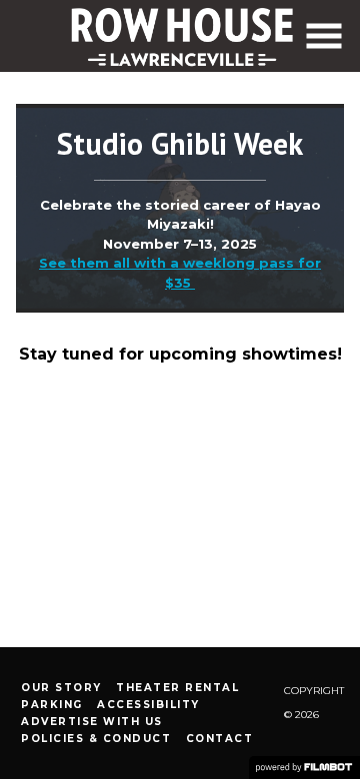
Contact (220, 738)
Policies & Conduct (96, 738)
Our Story (61, 687)
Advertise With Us (92, 721)
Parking (52, 704)
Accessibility (148, 704)
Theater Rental (177, 687)
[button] (324, 36)
